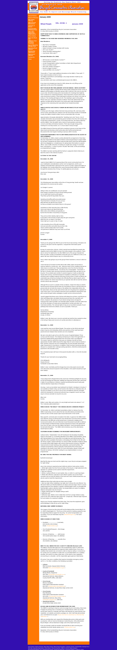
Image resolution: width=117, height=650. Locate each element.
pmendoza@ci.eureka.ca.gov (57, 596)
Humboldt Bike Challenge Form (32, 29)
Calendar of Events (31, 26)
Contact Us (31, 57)
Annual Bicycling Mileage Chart (33, 45)
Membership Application (31, 52)
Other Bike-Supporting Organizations (32, 33)
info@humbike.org (52, 525)
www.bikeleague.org (70, 514)
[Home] (58, 7)
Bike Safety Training (31, 20)
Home (30, 59)
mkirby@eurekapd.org (49, 599)
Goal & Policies (32, 15)
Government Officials (31, 55)
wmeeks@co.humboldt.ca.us (57, 574)
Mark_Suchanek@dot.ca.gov (56, 567)
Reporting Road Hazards (32, 48)
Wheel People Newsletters (32, 23)
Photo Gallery (32, 36)
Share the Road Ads (32, 38)
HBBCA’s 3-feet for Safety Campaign (32, 42)
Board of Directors (33, 17)
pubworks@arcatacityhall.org (57, 586)
